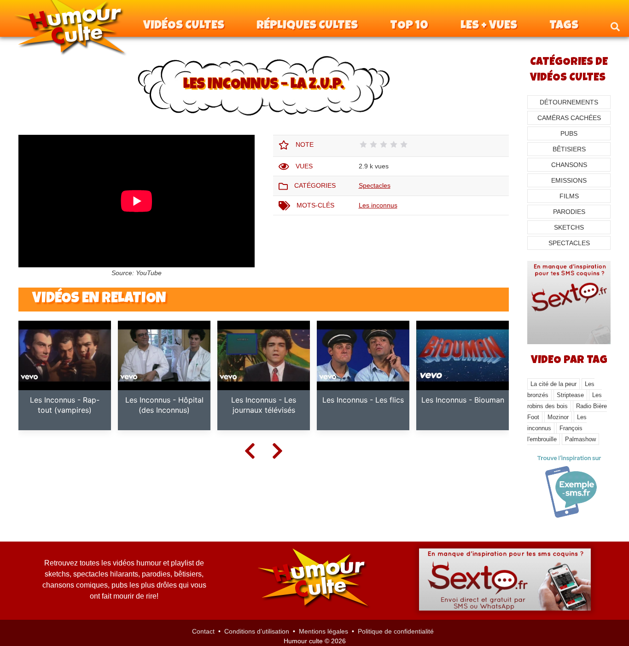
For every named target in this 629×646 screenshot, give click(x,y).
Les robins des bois (564, 401)
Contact (203, 631)
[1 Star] (363, 144)
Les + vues (488, 26)
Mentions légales (323, 631)
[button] (615, 26)
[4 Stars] (393, 144)
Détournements (569, 102)
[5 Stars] (403, 144)
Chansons (569, 164)
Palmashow (580, 439)
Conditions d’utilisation (256, 631)
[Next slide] (278, 450)
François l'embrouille (554, 434)
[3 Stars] (383, 144)
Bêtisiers (569, 149)
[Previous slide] (250, 450)
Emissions (569, 180)
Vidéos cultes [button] (183, 26)
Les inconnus (378, 205)
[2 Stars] (373, 144)
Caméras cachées (569, 117)
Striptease (570, 395)
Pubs (568, 133)
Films (569, 196)
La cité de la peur (553, 384)
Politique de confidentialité (396, 631)
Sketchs (569, 227)
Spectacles (374, 185)
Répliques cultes (307, 26)
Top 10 (409, 26)
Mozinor (558, 417)
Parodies (569, 211)
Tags (563, 26)
